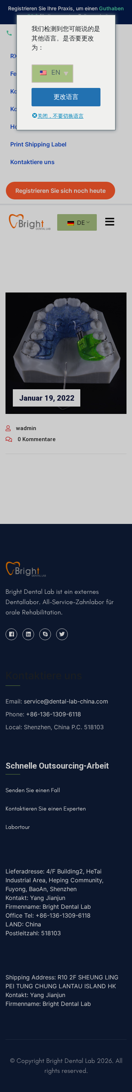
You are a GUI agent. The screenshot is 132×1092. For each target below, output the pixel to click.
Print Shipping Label (38, 144)
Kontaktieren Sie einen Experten (46, 808)
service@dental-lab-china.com (66, 701)
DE (80, 222)
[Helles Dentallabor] (30, 221)
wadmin (26, 428)
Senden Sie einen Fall (33, 790)
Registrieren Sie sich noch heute (60, 190)
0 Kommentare (37, 439)
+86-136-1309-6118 (53, 714)
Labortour (18, 826)
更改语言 (66, 96)
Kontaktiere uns (32, 162)
